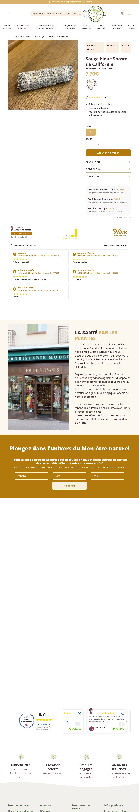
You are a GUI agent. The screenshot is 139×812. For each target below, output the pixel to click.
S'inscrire (69, 486)
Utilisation (108, 176)
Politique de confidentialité (116, 467)
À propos (45, 805)
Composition (108, 169)
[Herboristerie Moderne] (96, 14)
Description (108, 162)
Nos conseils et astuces (81, 807)
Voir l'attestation (21, 234)
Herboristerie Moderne (99, 68)
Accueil (14, 36)
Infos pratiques (113, 805)
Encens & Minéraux (28, 36)
